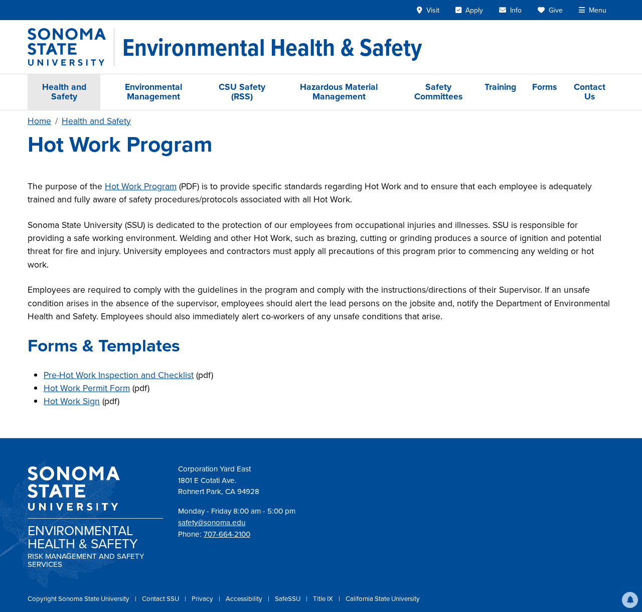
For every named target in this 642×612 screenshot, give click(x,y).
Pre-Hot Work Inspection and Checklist (119, 375)
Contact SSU (161, 598)
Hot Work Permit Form (87, 388)
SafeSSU (288, 598)
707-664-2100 (227, 534)
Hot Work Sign (72, 401)
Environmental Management (153, 91)
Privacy (203, 598)
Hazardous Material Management (339, 91)
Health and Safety (64, 91)
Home (39, 121)
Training (500, 86)
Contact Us (589, 91)
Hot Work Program (141, 186)
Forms (544, 86)
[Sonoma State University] (71, 47)
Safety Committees (438, 91)
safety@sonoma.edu (211, 522)
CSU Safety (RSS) (242, 91)
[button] (630, 600)
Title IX (324, 598)
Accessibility (245, 598)
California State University (383, 598)
